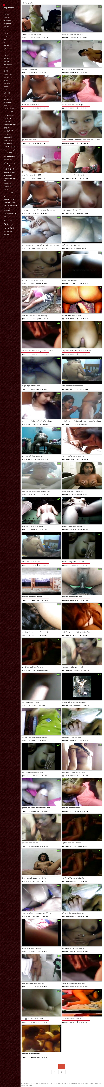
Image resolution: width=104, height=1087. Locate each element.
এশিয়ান (6, 68)
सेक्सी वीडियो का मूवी (9, 199)
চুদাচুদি (5, 105)
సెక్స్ (5, 217)
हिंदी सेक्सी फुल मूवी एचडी (10, 205)
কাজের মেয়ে (6, 14)
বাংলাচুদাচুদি (6, 234)
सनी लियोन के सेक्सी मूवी (10, 213)
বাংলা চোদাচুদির (7, 134)
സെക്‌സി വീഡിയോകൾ (8, 224)
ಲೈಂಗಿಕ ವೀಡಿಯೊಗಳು (9, 156)
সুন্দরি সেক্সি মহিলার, (8, 58)
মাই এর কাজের (7, 20)
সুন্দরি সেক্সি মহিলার (8, 49)
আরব (5, 52)
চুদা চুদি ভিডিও (7, 127)
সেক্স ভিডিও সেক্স (7, 118)
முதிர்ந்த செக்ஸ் (8, 131)
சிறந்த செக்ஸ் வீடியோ (10, 150)
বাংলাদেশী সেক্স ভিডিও (9, 112)
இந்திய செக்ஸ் (8, 183)
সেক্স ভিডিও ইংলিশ (8, 220)
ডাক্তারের (6, 86)
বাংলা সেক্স (6, 11)
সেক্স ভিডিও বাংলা (8, 196)
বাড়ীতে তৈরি (6, 55)
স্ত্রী (5, 39)
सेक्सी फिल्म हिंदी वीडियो (10, 124)
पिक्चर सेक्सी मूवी (8, 140)
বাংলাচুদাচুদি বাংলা (8, 231)
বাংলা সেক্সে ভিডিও (8, 160)
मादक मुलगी (7, 166)
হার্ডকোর (6, 33)
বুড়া (5, 42)
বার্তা (5, 96)
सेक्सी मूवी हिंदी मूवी (8, 186)
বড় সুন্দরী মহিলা (7, 23)
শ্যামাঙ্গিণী (6, 36)
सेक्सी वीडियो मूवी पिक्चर (10, 146)
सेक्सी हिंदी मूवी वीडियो (9, 172)
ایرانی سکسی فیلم (9, 163)
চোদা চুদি (6, 190)
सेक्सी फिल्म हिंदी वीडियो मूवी (10, 179)
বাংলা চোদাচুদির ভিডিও (9, 115)
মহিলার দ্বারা (7, 17)
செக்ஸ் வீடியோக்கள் (9, 202)
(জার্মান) (6, 71)
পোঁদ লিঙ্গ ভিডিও (7, 93)
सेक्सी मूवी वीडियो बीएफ (9, 169)
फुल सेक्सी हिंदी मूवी (9, 228)
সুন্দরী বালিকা (6, 27)
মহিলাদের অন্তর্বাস (8, 74)
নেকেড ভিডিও (7, 121)
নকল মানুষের (7, 83)
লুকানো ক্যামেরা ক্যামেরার (10, 30)
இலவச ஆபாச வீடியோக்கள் (8, 209)
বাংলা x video (8, 153)
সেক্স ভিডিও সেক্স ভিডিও (9, 109)
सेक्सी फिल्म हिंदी (8, 175)
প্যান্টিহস (6, 80)
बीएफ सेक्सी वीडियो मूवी (9, 137)
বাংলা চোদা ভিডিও (8, 143)
